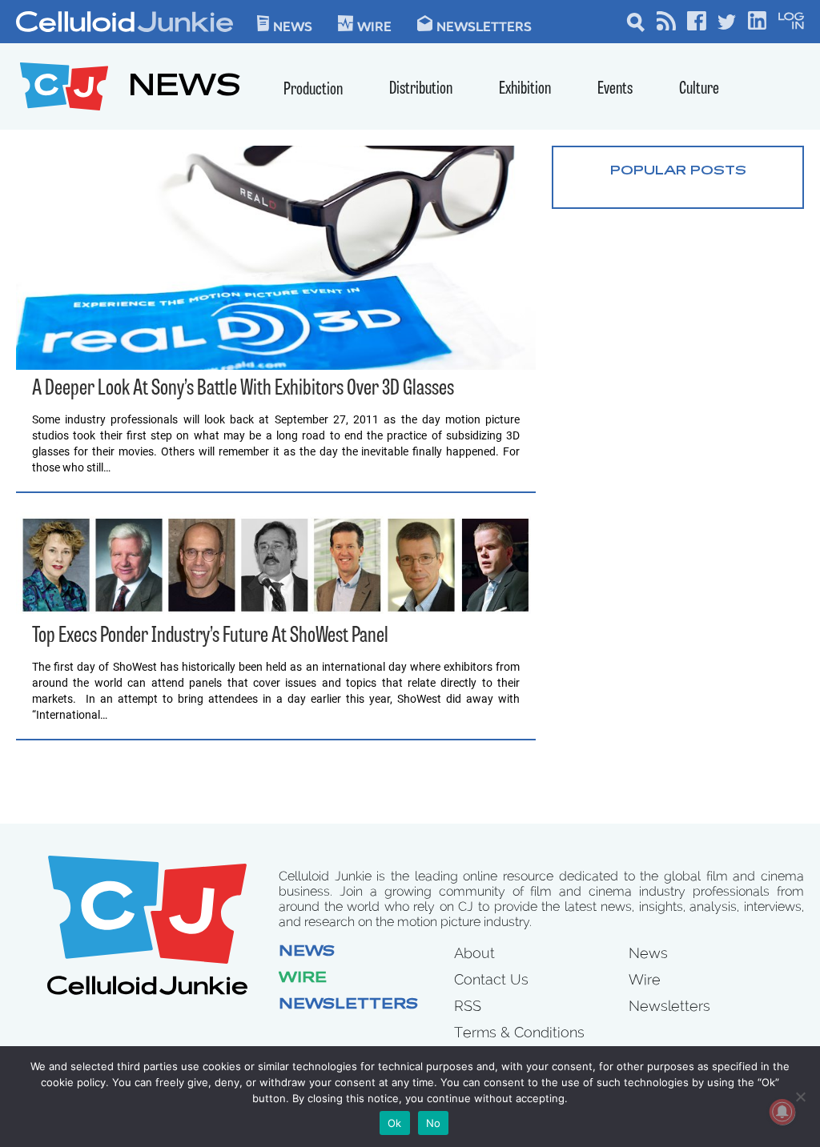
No (433, 1123)
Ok (395, 1123)
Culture (699, 89)
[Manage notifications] (782, 1112)
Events (615, 89)
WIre (374, 25)
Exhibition (525, 89)
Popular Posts (678, 171)
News (292, 25)
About (474, 952)
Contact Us (491, 979)
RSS (467, 1005)
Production (313, 90)
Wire (303, 979)
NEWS (184, 88)
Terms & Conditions (519, 1032)
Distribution (420, 89)
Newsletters (484, 25)
